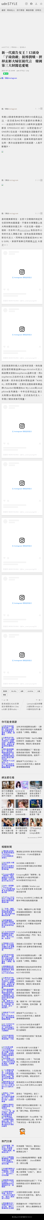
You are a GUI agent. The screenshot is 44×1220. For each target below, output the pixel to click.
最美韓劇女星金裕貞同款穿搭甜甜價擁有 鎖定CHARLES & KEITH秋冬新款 (29, 969)
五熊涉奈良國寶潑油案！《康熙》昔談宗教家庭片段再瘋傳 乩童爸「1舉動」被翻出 (29, 729)
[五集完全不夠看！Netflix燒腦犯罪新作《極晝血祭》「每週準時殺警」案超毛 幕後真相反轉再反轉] (8, 741)
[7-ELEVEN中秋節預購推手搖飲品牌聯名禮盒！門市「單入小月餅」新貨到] (8, 935)
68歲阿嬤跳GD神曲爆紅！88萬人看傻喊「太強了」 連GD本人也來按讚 (29, 1172)
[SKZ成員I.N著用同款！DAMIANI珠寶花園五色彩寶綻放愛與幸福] (8, 866)
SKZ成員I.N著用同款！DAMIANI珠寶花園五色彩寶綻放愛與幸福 (22, 812)
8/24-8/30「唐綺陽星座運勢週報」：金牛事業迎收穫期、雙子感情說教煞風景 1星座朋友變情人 (22, 793)
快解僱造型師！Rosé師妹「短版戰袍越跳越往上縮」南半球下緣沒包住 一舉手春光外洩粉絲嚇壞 (29, 1120)
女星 (38, 691)
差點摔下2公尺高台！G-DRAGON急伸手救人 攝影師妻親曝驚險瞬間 (28, 764)
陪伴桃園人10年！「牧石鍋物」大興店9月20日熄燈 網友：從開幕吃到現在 (28, 1062)
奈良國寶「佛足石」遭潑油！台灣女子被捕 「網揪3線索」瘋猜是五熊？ (29, 1149)
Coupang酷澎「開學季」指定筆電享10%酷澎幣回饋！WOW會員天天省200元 (28, 877)
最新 (4, 10)
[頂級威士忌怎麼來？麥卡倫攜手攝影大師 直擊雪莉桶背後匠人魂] (8, 946)
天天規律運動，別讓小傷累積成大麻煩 (7, 830)
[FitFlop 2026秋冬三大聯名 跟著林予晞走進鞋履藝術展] (8, 900)
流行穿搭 (20, 10)
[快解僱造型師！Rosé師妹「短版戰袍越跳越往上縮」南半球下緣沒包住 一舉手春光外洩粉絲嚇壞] (8, 1119)
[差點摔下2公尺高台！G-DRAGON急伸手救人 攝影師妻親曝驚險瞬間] (8, 764)
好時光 (38, 10)
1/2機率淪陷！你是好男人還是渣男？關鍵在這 (36, 812)
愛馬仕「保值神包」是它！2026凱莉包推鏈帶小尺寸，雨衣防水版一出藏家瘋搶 (29, 1096)
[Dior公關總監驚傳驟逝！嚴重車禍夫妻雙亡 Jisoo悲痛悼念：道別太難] (8, 1160)
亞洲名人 (23, 47)
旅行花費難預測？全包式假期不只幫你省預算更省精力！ (7, 793)
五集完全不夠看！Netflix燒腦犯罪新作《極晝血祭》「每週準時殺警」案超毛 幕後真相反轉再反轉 (29, 742)
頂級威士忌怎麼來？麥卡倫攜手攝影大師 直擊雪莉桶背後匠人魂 (29, 946)
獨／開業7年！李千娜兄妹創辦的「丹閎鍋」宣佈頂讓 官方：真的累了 (29, 1004)
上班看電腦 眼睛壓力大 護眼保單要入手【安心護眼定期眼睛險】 (8, 812)
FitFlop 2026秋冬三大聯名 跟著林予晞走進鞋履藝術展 (29, 899)
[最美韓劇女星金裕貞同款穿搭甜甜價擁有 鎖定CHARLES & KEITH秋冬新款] (8, 970)
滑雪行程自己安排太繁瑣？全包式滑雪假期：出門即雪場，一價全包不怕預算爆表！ (35, 793)
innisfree (30, 691)
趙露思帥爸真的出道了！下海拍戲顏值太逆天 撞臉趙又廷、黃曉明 (29, 1183)
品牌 (22, 691)
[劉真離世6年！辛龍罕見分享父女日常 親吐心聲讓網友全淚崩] (8, 1206)
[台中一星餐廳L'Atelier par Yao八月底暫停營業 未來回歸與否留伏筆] (8, 889)
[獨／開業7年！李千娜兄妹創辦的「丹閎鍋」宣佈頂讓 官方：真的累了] (8, 1004)
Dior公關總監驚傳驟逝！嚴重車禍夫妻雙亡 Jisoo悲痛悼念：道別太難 (29, 1160)
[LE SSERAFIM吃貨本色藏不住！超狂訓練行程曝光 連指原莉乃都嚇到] (8, 1027)
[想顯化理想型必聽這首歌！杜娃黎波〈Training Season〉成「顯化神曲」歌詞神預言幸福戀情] (8, 1108)
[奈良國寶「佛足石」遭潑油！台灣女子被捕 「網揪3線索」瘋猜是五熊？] (8, 1149)
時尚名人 (11, 10)
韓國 (4, 695)
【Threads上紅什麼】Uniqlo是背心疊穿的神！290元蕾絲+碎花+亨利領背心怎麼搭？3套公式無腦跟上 (36, 830)
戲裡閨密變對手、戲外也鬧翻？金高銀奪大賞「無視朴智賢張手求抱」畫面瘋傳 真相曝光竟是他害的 (22, 830)
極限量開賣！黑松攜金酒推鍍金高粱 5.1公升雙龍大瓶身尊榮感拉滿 (29, 923)
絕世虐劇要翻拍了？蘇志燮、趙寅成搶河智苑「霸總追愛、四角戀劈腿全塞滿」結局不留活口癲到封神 (29, 753)
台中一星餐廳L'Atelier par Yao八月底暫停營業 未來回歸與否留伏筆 (29, 889)
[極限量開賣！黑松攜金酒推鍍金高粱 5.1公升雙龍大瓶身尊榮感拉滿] (8, 923)
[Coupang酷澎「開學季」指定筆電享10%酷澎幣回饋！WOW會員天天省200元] (8, 877)
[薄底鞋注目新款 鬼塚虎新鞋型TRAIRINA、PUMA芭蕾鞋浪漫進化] (8, 854)
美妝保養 (30, 10)
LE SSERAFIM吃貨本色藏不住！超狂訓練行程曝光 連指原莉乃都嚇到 (29, 1027)
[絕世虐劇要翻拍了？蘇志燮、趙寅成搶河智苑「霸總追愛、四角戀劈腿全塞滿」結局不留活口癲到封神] (8, 752)
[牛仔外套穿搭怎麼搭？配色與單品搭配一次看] (8, 1039)
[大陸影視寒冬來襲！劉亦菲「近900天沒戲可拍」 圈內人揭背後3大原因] (8, 1195)
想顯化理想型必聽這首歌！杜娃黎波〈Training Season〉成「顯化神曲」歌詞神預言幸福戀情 (29, 1109)
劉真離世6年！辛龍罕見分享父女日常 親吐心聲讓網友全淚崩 (29, 1206)
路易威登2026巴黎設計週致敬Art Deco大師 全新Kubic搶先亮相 (29, 1085)
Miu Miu (13, 691)
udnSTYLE (5, 47)
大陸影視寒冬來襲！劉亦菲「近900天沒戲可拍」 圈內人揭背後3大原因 (29, 1195)
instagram (13, 109)
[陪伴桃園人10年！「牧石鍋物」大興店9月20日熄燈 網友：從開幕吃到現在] (8, 1062)
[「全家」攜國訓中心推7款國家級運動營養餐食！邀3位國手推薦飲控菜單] (8, 912)
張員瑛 (5, 691)
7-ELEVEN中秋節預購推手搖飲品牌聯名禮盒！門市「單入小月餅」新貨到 (29, 935)
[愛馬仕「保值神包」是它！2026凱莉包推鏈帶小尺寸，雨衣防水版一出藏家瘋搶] (8, 1096)
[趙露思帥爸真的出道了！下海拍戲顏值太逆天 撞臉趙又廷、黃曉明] (8, 1183)
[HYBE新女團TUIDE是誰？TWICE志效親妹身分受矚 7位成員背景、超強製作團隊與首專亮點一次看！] (8, 1050)
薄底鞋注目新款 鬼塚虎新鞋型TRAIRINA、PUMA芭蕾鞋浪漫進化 (29, 854)
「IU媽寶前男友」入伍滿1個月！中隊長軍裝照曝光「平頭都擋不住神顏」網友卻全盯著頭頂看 (29, 1074)
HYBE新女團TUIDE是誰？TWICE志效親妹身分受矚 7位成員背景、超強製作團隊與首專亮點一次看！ (29, 1051)
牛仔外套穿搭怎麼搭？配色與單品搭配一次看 (29, 1037)
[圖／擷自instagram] (22, 92)
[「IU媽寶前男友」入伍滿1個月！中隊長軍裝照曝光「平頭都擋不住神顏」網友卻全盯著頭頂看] (8, 1073)
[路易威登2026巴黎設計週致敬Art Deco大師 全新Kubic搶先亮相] (8, 1085)
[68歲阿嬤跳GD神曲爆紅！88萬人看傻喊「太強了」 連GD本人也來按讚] (8, 1172)
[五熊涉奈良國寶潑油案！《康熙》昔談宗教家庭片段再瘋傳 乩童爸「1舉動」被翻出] (8, 729)
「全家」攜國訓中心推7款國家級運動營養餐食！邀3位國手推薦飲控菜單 (28, 912)
